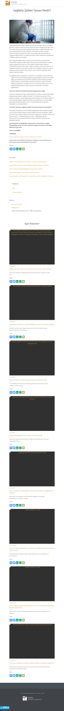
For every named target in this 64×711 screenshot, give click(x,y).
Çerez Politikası (37, 693)
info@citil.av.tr (14, 207)
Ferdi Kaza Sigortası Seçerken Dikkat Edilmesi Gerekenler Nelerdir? (31, 663)
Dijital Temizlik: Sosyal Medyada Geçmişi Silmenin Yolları (26, 169)
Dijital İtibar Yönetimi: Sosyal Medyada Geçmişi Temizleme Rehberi (29, 165)
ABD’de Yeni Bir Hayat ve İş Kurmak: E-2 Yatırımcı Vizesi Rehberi (28, 162)
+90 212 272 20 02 (15, 204)
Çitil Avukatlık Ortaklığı (28, 693)
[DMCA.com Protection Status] (32, 707)
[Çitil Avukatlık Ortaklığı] (16, 3)
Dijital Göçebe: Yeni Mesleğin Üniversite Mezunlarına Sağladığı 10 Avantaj (31, 176)
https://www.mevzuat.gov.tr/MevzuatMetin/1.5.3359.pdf (25, 137)
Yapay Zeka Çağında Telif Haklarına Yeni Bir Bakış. (24, 172)
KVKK (43, 693)
